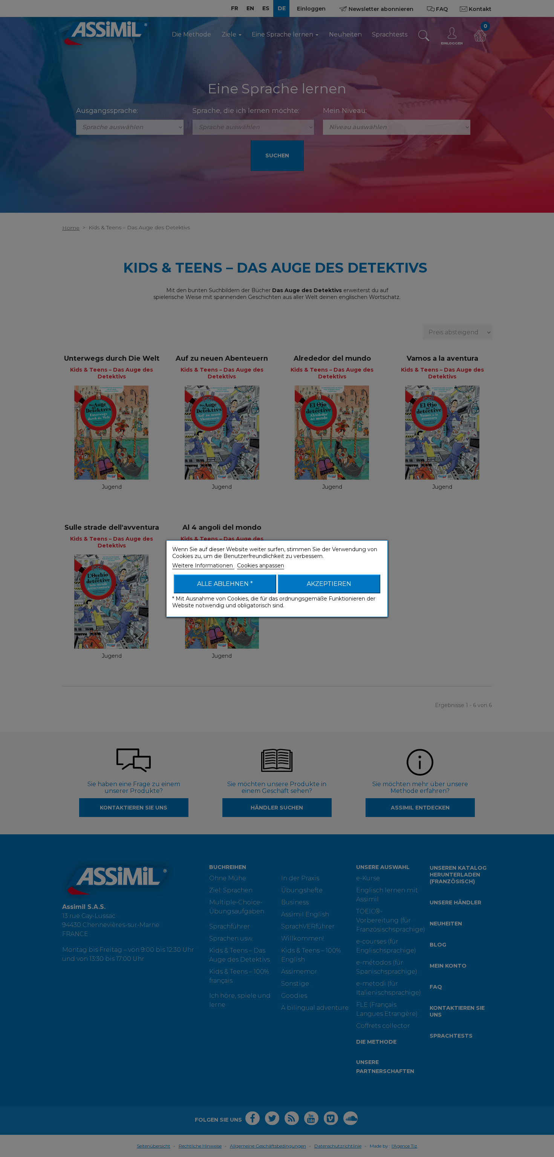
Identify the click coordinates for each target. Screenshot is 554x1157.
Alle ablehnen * (225, 583)
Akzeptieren (329, 583)
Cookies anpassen (260, 565)
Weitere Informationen (203, 565)
